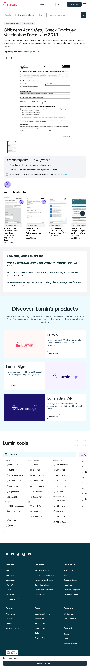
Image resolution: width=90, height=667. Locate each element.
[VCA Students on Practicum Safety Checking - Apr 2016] (58, 210)
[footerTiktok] (18, 554)
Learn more (53, 353)
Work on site (40, 594)
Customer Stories (70, 580)
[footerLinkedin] (12, 554)
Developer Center (71, 594)
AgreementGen (11, 580)
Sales (66, 639)
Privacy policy (40, 624)
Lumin (8, 570)
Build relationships (42, 585)
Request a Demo (70, 644)
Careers (9, 624)
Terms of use (40, 628)
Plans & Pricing (11, 594)
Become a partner (13, 628)
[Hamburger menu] (84, 4)
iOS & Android (69, 614)
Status (37, 633)
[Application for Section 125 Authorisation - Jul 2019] (35, 210)
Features (9, 590)
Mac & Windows (70, 619)
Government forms (26, 15)
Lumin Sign (62, 174)
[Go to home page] (10, 4)
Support (67, 634)
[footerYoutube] (29, 554)
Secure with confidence (44, 590)
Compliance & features (43, 614)
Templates (9, 15)
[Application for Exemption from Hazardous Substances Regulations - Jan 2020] (13, 210)
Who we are (10, 614)
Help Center (68, 570)
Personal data (40, 619)
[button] (12, 147)
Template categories (72, 590)
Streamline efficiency (43, 570)
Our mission (10, 619)
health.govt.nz (30, 51)
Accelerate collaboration (44, 580)
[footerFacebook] (7, 554)
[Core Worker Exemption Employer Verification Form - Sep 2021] (80, 210)
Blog (65, 575)
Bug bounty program (43, 638)
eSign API (9, 585)
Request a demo (47, 4)
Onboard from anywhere (44, 575)
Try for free (74, 4)
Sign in (61, 4)
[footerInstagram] (23, 554)
